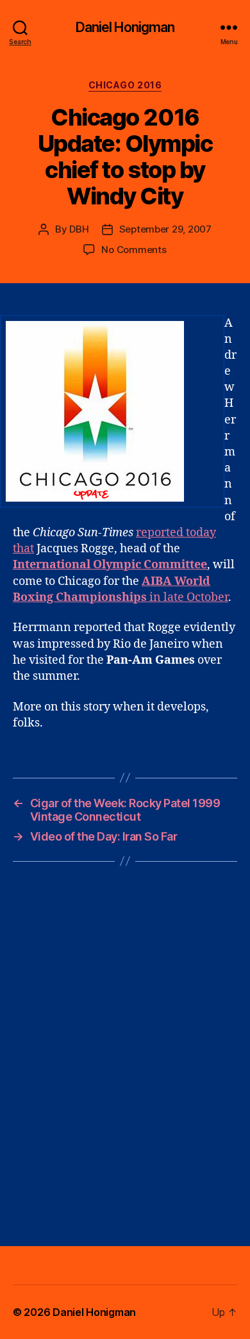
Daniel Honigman (125, 27)
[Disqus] (125, 1054)
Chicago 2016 (125, 84)
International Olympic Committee (110, 564)
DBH (78, 229)
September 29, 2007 (165, 229)
